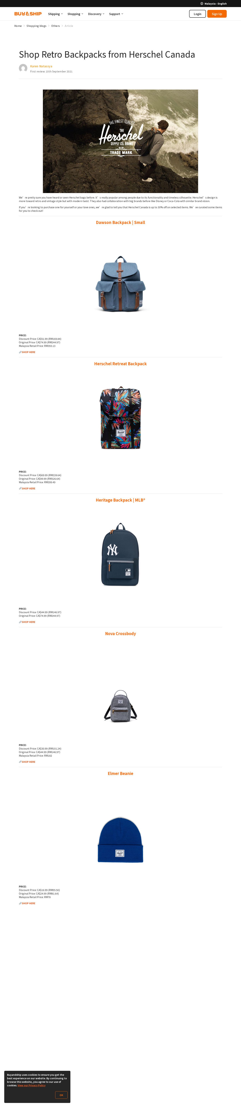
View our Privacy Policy (32, 1085)
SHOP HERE (28, 352)
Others (55, 26)
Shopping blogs (36, 26)
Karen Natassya (41, 66)
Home (18, 26)
